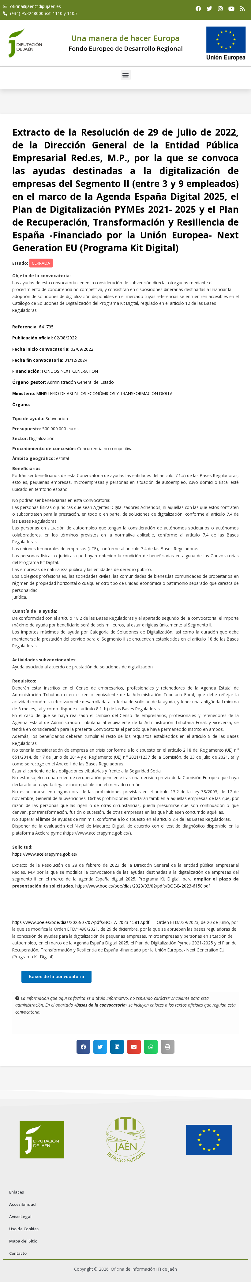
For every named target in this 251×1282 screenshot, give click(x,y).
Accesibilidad (22, 1204)
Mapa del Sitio (23, 1241)
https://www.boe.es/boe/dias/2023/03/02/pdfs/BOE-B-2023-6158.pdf (142, 886)
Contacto (18, 1253)
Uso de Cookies (24, 1229)
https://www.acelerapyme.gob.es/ (44, 854)
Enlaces (16, 1192)
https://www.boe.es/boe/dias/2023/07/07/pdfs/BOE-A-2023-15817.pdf (80, 922)
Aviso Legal (20, 1216)
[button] (126, 75)
